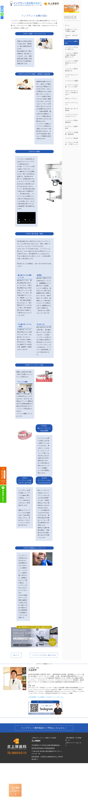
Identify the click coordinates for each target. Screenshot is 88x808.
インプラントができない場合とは (43, 655)
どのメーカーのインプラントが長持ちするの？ (71, 92)
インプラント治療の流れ (71, 42)
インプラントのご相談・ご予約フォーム (71, 143)
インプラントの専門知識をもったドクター (71, 63)
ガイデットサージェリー (71, 103)
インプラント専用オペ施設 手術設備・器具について (71, 55)
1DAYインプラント (71, 98)
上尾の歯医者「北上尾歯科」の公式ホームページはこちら (46, 697)
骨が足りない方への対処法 (71, 109)
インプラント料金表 (71, 138)
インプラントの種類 (71, 80)
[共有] (2, 17)
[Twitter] (2, 10)
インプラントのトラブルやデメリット (71, 115)
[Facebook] (2, 7)
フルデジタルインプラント (71, 75)
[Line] (2, 14)
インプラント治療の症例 (71, 127)
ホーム (17, 655)
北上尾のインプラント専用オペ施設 (71, 30)
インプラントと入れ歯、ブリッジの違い (71, 85)
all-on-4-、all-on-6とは (71, 36)
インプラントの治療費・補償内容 (71, 133)
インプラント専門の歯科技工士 (71, 69)
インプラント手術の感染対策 (71, 121)
